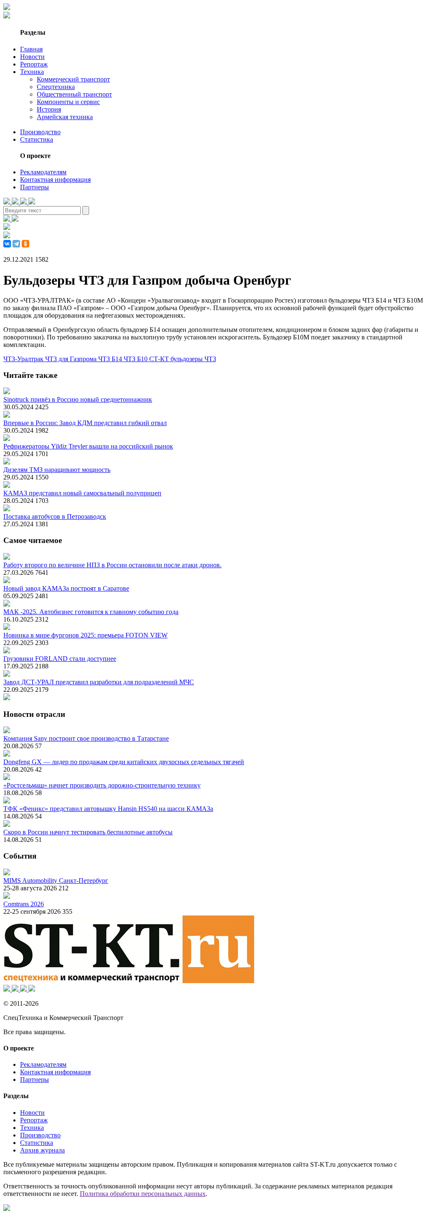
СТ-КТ (160, 358)
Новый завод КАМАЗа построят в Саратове (66, 588)
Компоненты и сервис (68, 101)
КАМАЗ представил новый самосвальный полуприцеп (82, 493)
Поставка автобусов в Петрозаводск (54, 516)
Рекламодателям (43, 172)
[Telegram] (16, 243)
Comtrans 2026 (23, 904)
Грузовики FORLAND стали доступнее (59, 658)
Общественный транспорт (74, 94)
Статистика (36, 139)
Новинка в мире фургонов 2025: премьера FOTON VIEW (85, 635)
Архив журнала (42, 1150)
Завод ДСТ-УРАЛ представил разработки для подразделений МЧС (98, 682)
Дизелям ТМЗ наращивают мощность (56, 469)
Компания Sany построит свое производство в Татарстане (86, 738)
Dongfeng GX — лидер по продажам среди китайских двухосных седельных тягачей (123, 761)
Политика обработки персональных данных (143, 1193)
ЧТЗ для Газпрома (71, 358)
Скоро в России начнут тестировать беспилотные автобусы (88, 832)
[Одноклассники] (25, 243)
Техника (32, 71)
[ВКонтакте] (7, 243)
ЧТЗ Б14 (111, 358)
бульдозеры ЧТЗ (193, 358)
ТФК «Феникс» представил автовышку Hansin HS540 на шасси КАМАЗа (108, 808)
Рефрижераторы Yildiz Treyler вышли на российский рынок (88, 446)
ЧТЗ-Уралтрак (24, 358)
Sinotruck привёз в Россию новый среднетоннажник (77, 399)
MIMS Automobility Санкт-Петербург (55, 880)
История (49, 109)
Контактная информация (55, 179)
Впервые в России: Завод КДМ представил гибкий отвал (85, 422)
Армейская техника (65, 116)
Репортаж (34, 64)
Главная (31, 49)
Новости (32, 56)
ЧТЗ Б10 (136, 358)
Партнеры (34, 187)
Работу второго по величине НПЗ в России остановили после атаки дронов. (112, 564)
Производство (40, 131)
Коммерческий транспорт (73, 79)
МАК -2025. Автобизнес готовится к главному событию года (90, 611)
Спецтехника (56, 86)
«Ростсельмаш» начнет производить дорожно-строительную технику (102, 785)
